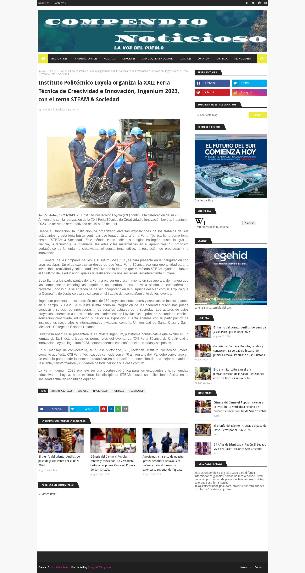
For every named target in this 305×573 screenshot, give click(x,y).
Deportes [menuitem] (128, 58)
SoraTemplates (60, 567)
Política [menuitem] (110, 58)
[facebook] (247, 3)
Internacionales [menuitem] (86, 58)
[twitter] (253, 3)
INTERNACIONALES (62, 390)
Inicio (41, 71)
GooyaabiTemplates (99, 567)
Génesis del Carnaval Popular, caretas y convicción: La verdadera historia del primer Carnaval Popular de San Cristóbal (113, 463)
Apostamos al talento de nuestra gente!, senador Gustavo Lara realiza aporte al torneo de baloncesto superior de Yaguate (163, 463)
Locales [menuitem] (186, 58)
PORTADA (118, 390)
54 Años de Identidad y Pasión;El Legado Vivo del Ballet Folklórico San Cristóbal (240, 447)
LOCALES (83, 390)
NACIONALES (100, 390)
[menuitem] (43, 58)
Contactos (60, 3)
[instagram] (265, 3)
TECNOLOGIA (55, 71)
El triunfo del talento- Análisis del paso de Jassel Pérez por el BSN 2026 (59, 461)
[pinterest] (259, 3)
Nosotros (43, 3)
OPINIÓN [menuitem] (204, 58)
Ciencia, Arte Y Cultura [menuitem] (158, 58)
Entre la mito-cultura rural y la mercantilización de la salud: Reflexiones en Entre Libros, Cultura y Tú (238, 374)
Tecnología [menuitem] (242, 58)
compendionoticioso (55, 109)
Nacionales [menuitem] (59, 58)
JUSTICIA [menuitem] (221, 58)
